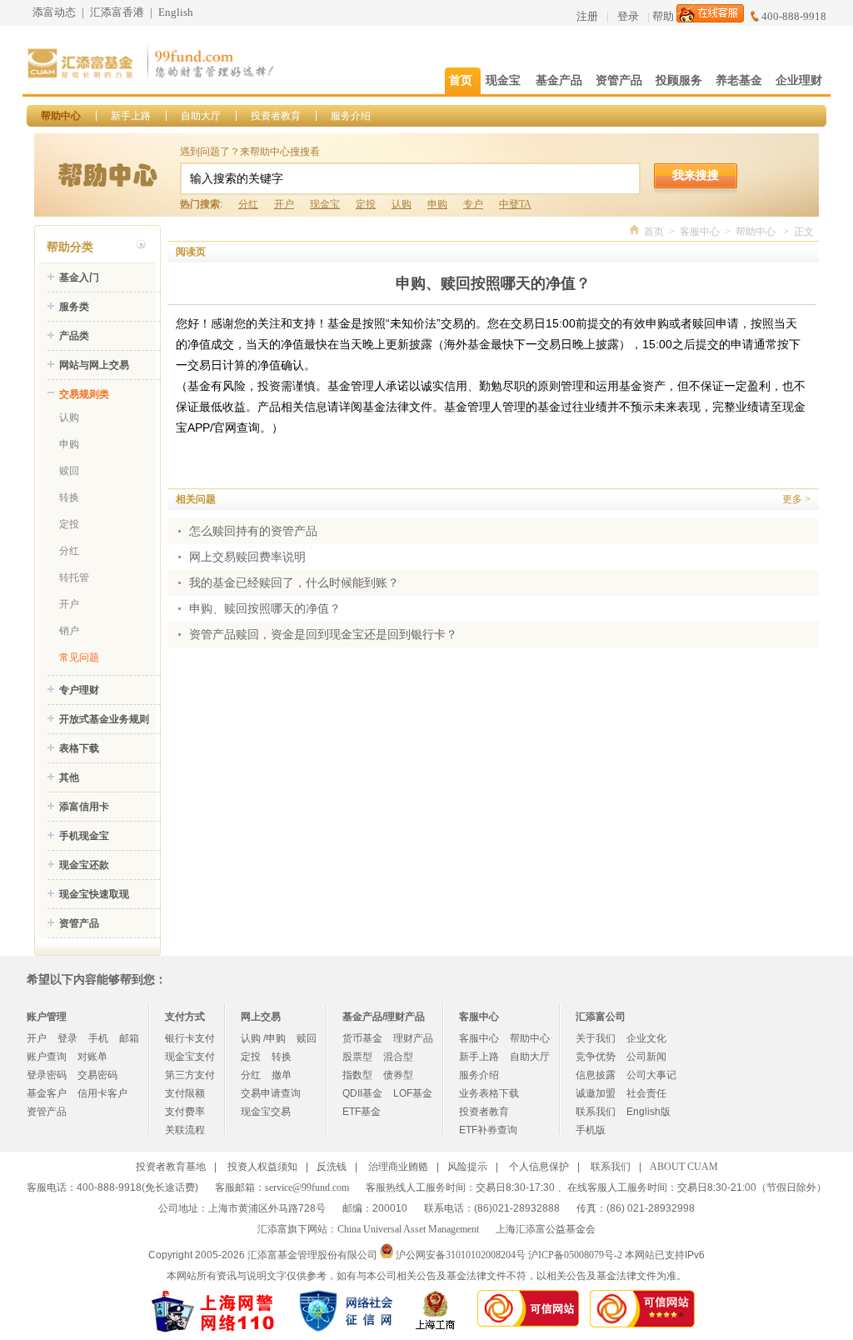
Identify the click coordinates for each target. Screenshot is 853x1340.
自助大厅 (201, 116)
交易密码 (97, 1075)
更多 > (796, 499)
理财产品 (413, 1038)
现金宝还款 (84, 865)
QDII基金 (362, 1093)
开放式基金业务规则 (104, 719)
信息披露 (596, 1075)
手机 (98, 1038)
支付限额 (185, 1093)
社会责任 (646, 1093)
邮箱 (129, 1038)
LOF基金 (412, 1093)
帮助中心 (61, 116)
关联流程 (185, 1130)
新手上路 (131, 116)
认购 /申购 (263, 1038)
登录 (628, 16)
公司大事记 (651, 1075)
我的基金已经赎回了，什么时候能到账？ (294, 583)
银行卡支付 (190, 1038)
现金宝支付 (190, 1056)
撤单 (282, 1075)
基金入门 (79, 277)
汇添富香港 (117, 12)
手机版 (591, 1130)
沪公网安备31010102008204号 (461, 1255)
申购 (437, 204)
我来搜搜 (695, 175)
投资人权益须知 (262, 1166)
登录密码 (47, 1075)
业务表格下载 (489, 1093)
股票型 (357, 1056)
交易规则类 (84, 394)
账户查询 (47, 1056)
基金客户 (47, 1093)
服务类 (74, 307)
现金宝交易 (266, 1112)
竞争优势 (596, 1056)
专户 (473, 204)
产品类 (74, 336)
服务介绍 (351, 116)
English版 (648, 1112)
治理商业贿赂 (398, 1166)
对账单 (92, 1056)
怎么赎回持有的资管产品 (253, 531)
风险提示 (467, 1166)
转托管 (74, 577)
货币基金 (362, 1038)
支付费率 (185, 1112)
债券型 (398, 1075)
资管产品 (79, 923)
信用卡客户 (102, 1093)
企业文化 (646, 1038)
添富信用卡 (84, 807)
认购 (402, 204)
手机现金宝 (84, 836)
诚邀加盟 (596, 1093)
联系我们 (596, 1112)
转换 (69, 497)
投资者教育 (276, 116)
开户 (284, 204)
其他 (69, 777)
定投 (366, 204)
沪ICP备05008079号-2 (575, 1255)
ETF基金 (361, 1112)
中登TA (515, 204)
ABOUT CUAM (684, 1166)
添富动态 (54, 12)
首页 (654, 232)
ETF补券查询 (488, 1130)
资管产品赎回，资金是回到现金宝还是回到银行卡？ (323, 634)
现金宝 (325, 204)
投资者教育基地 (171, 1166)
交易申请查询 (271, 1093)
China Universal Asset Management (408, 1229)
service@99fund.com (307, 1187)
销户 (69, 631)
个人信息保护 (539, 1166)
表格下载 (79, 748)
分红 (248, 204)
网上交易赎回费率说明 (247, 557)
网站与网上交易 (94, 365)
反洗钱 (332, 1166)
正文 (804, 232)
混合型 (398, 1056)
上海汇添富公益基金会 (546, 1229)
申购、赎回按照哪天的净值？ (265, 608)
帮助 (663, 16)
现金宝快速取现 (94, 894)
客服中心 (700, 232)
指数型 (357, 1075)
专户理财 (79, 690)
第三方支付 (190, 1075)
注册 (587, 16)
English (175, 12)
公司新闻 (646, 1056)
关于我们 (596, 1038)
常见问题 (79, 657)
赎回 (69, 471)
